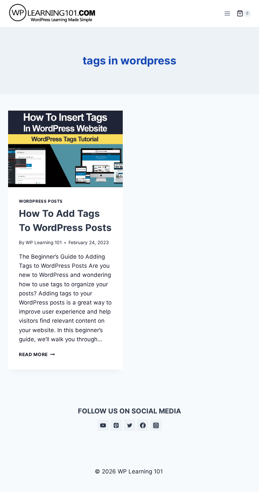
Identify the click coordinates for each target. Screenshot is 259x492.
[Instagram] (156, 425)
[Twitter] (129, 425)
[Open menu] (227, 13)
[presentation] (65, 149)
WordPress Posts (41, 201)
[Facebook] (142, 425)
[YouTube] (103, 425)
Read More (37, 354)
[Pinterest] (116, 425)
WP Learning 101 (44, 242)
